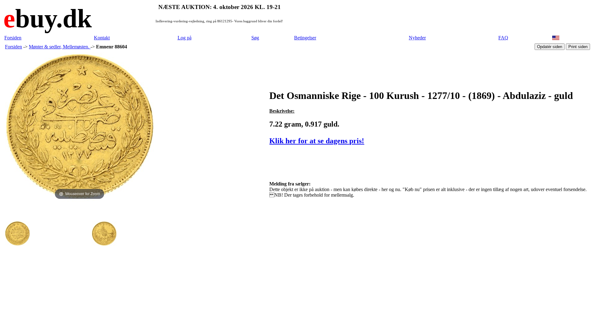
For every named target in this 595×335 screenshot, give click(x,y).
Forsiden (12, 37)
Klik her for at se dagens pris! (316, 141)
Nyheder (417, 37)
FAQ (503, 37)
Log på (185, 37)
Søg (255, 37)
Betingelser (305, 37)
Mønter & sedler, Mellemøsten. (59, 46)
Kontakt (102, 37)
